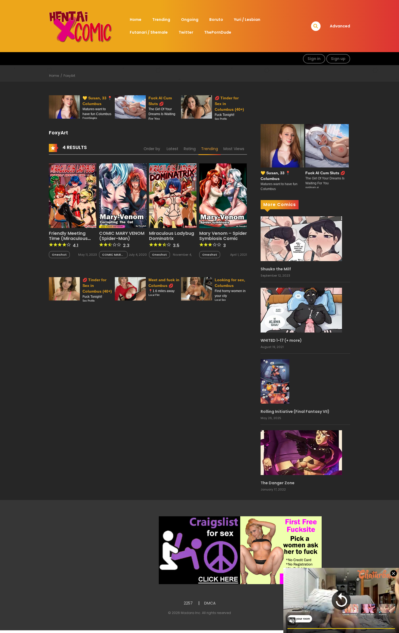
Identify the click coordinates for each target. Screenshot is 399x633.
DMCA (210, 603)
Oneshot (59, 254)
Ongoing (189, 19)
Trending (161, 19)
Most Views (233, 148)
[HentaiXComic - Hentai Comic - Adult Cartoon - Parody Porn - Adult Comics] (80, 26)
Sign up (338, 58)
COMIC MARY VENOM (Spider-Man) (121, 236)
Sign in (314, 58)
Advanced (340, 26)
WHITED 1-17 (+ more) (281, 340)
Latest (172, 148)
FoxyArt (69, 75)
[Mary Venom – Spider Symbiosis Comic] (223, 195)
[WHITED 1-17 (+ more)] (301, 309)
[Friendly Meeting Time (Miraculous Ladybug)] (72, 195)
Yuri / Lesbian (247, 19)
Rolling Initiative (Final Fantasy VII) (295, 411)
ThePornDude (217, 32)
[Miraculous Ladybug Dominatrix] (173, 195)
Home (135, 19)
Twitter (186, 32)
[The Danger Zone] (301, 452)
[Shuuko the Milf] (301, 238)
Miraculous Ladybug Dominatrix (171, 236)
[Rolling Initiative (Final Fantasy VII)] (275, 381)
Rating (190, 148)
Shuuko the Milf (276, 269)
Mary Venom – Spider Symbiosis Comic (223, 236)
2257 (188, 603)
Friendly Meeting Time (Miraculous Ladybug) (68, 238)
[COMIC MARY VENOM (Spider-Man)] (123, 195)
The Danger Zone (277, 483)
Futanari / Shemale (149, 32)
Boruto (216, 19)
